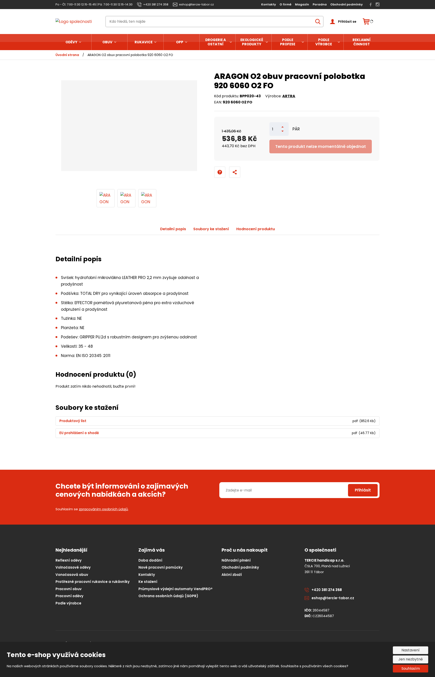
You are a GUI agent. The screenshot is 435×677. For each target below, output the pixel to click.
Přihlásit (363, 490)
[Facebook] (370, 4)
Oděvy (71, 42)
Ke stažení (147, 581)
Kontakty (268, 4)
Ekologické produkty (251, 42)
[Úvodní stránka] (77, 21)
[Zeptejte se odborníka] (219, 172)
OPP (179, 42)
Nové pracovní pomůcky (160, 567)
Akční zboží (232, 574)
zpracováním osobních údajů (103, 509)
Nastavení (410, 650)
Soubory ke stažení (211, 229)
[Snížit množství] (282, 131)
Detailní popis (173, 229)
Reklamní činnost (362, 42)
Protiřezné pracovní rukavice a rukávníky (93, 581)
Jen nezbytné (410, 659)
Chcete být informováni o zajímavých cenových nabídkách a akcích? (122, 490)
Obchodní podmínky (346, 4)
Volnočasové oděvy (73, 567)
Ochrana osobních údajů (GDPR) (168, 596)
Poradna (320, 4)
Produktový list (72, 421)
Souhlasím (410, 668)
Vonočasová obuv (72, 574)
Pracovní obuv (69, 589)
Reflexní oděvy (69, 560)
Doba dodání (150, 560)
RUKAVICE (143, 42)
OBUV (107, 42)
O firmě (285, 4)
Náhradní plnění (236, 560)
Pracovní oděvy (69, 596)
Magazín (302, 4)
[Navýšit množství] (282, 126)
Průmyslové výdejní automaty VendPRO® (175, 589)
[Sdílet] (234, 172)
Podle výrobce (323, 42)
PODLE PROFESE (287, 42)
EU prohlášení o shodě (79, 433)
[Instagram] (377, 4)
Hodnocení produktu (255, 229)
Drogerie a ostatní (215, 42)
